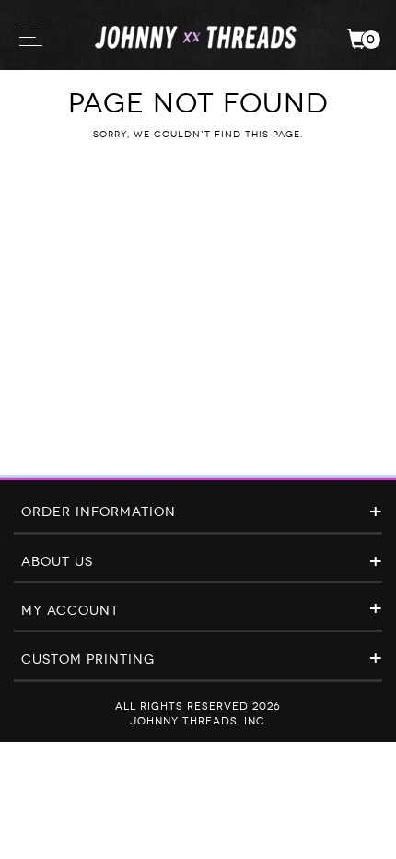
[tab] (198, 513)
